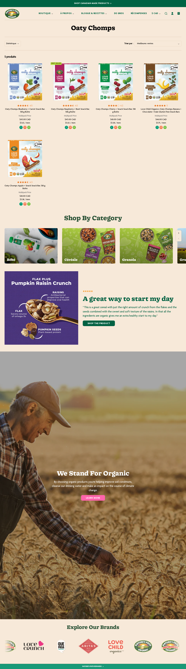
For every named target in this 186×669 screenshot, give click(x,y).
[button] (166, 13)
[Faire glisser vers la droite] (178, 233)
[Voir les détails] (25, 82)
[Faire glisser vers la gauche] (178, 238)
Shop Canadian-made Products (92, 3)
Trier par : (128, 43)
